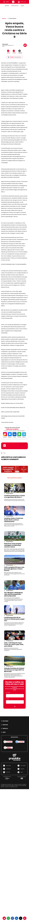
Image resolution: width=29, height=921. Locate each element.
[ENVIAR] (15, 706)
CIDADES (22, 5)
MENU (7, 2)
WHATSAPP (7, 5)
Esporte (4, 18)
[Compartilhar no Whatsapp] (8, 918)
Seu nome (8, 692)
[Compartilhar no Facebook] (12, 918)
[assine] (24, 918)
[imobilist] (4, 918)
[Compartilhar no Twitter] (20, 918)
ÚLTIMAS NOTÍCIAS (14, 5)
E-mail (7, 698)
